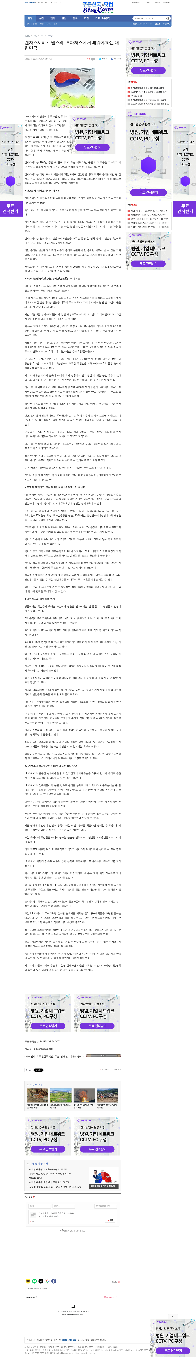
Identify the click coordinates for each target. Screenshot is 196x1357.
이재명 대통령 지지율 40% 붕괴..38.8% (48, 1169)
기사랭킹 (146, 2)
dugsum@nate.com (86, 1353)
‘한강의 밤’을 (35, 1178)
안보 (35, 24)
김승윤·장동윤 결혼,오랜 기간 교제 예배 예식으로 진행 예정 (150, 104)
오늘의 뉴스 (136, 2)
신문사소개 (31, 1340)
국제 (28, 24)
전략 (49, 24)
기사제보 (156, 2)
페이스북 (116, 58)
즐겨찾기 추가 (56, 2)
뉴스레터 (166, 2)
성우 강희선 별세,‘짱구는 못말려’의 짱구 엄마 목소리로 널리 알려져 (150, 219)
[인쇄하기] (30, 1070)
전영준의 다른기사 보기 (111, 1069)
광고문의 (48, 1340)
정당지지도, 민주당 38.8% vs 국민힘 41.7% (50, 1173)
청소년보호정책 (83, 1340)
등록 (111, 1220)
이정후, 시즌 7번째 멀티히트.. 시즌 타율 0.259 (150, 227)
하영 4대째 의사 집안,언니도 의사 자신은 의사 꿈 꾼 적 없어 (149, 211)
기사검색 (167, 18)
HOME (27, 36)
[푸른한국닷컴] (98, 8)
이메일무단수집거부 (98, 1340)
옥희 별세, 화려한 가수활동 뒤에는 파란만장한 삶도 (149, 223)
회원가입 (166, 24)
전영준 (50, 36)
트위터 (103, 58)
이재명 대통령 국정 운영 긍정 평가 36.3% (49, 1182)
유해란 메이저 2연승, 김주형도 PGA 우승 (148, 215)
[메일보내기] (26, 1070)
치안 (56, 24)
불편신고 (57, 1340)
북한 (42, 24)
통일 (35, 36)
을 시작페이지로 (35, 2)
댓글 (90, 58)
